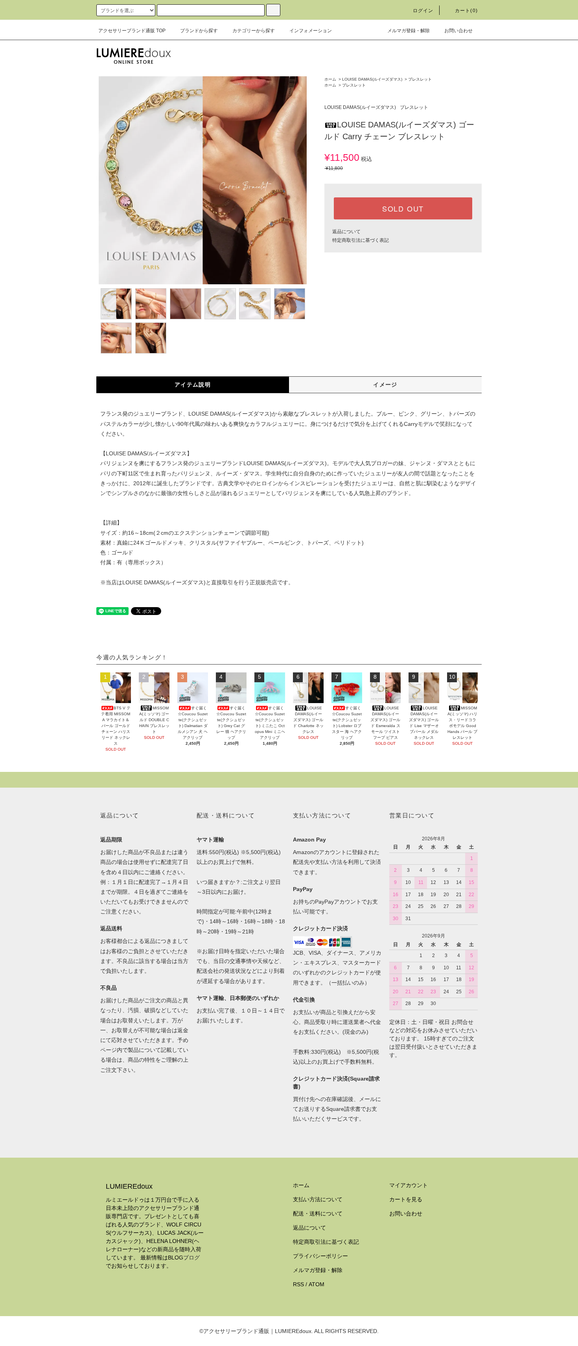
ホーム (330, 79)
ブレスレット (420, 79)
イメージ (385, 384)
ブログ (191, 1257)
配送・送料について (317, 1213)
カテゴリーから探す (253, 30)
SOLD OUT (403, 208)
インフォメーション (310, 30)
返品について (346, 231)
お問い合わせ (458, 30)
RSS (298, 1284)
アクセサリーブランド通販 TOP (132, 30)
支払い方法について (317, 1199)
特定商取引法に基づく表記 (360, 240)
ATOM (316, 1284)
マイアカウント (408, 1185)
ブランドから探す (199, 30)
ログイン (423, 10)
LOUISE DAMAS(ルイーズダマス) (372, 79)
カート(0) (466, 10)
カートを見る (405, 1199)
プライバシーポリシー (320, 1256)
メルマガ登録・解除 (408, 30)
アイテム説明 (193, 384)
